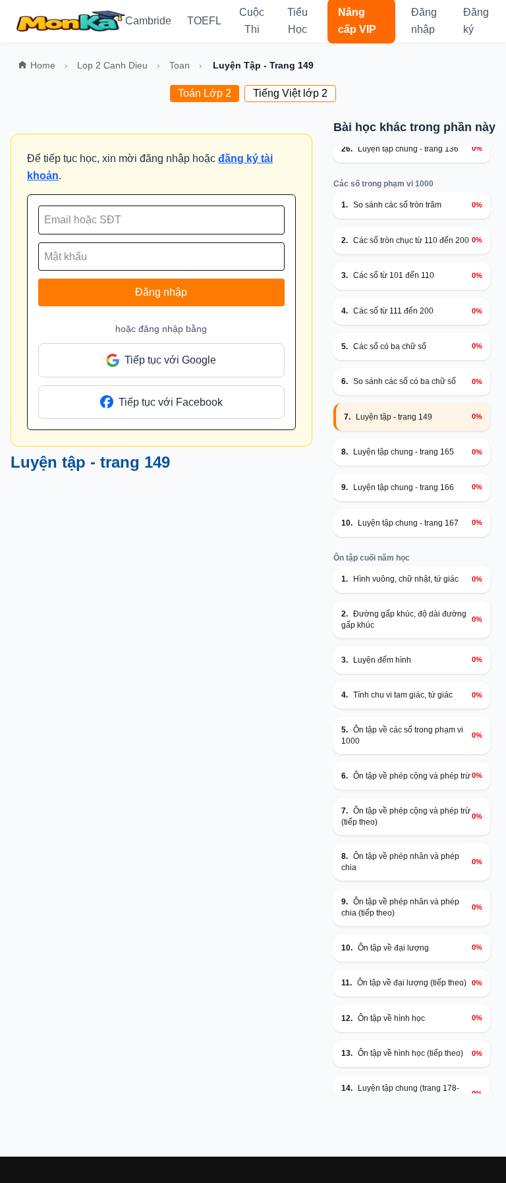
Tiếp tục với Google (170, 360)
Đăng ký (476, 21)
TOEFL (204, 20)
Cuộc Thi (251, 21)
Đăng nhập (424, 21)
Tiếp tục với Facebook (171, 402)
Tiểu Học (297, 21)
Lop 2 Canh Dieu (112, 65)
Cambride (148, 20)
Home (42, 65)
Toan (179, 65)
